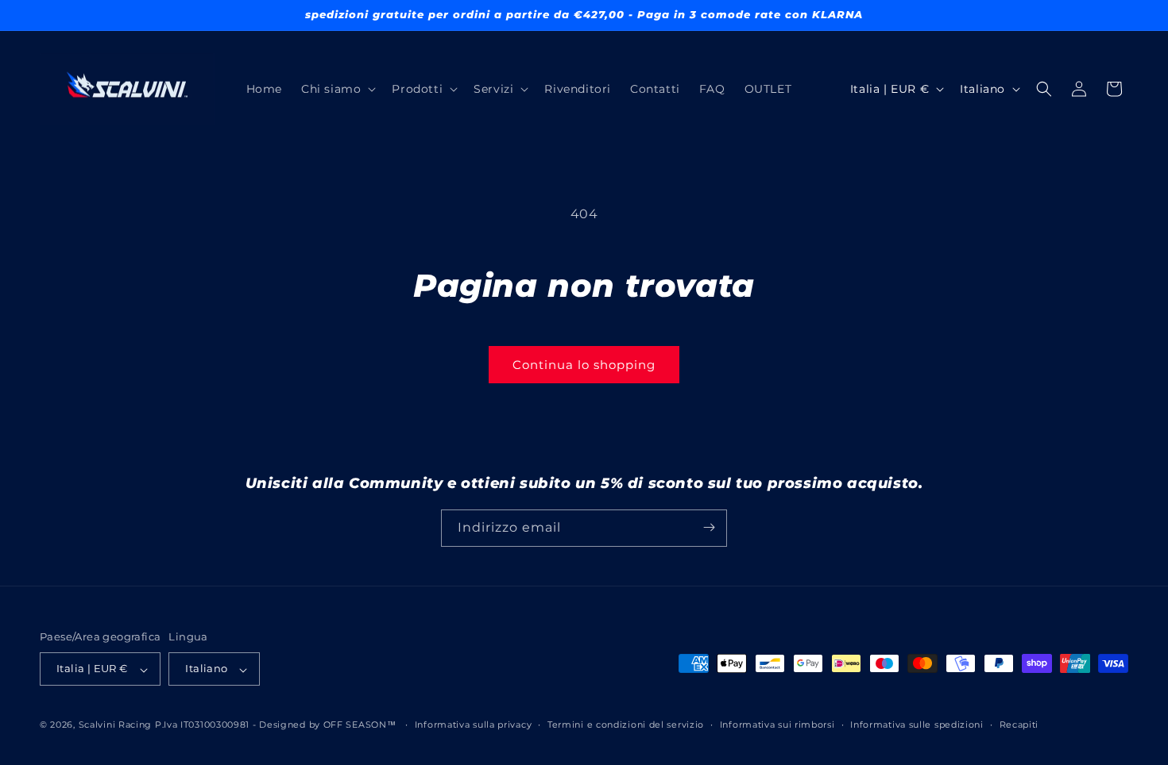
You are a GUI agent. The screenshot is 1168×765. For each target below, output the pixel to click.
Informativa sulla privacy (473, 724)
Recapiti (1019, 724)
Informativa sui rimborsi (777, 724)
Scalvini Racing (116, 725)
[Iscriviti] (708, 527)
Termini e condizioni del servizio (625, 724)
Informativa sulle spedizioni (917, 724)
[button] (337, 89)
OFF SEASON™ (359, 725)
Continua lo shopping (584, 364)
